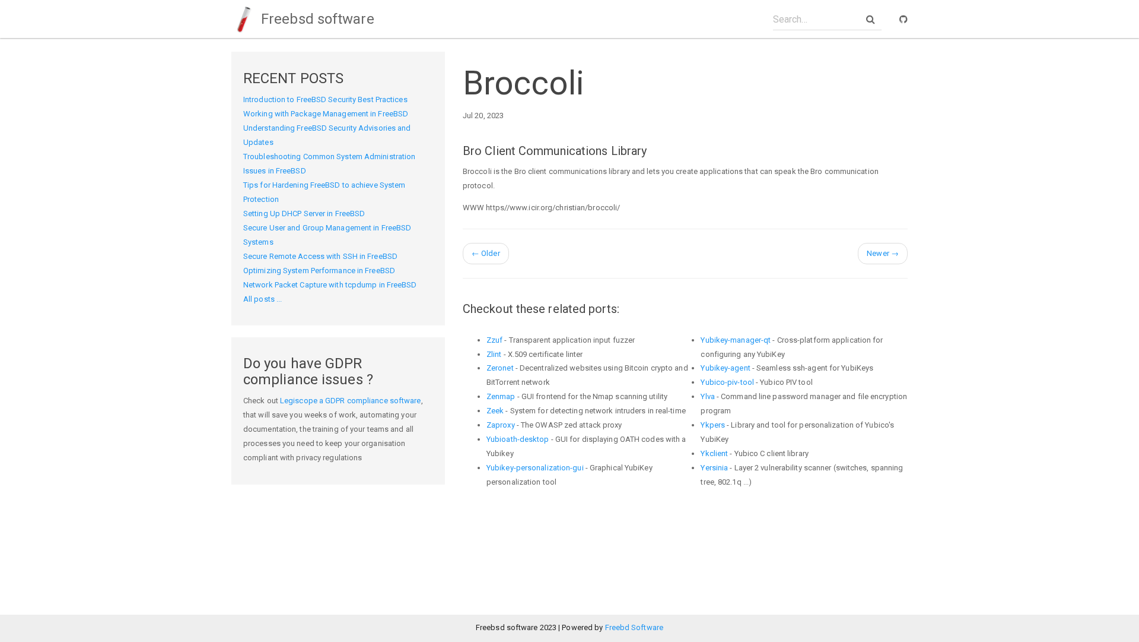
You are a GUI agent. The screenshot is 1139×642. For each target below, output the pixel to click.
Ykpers (713, 424)
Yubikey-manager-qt (736, 340)
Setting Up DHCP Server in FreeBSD (304, 213)
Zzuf (494, 340)
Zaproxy (500, 424)
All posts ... (262, 299)
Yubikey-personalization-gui (535, 467)
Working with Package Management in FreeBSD (325, 113)
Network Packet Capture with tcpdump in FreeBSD (330, 284)
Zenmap (501, 396)
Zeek (495, 410)
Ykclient (714, 453)
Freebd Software (634, 627)
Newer (883, 253)
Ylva (707, 396)
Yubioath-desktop (517, 439)
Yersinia (714, 467)
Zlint (494, 354)
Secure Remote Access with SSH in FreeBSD (320, 256)
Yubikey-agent (725, 367)
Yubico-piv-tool (727, 382)
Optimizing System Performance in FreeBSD (319, 270)
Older (486, 253)
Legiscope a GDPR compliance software (350, 400)
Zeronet (500, 367)
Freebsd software (315, 19)
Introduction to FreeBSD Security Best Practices (325, 99)
